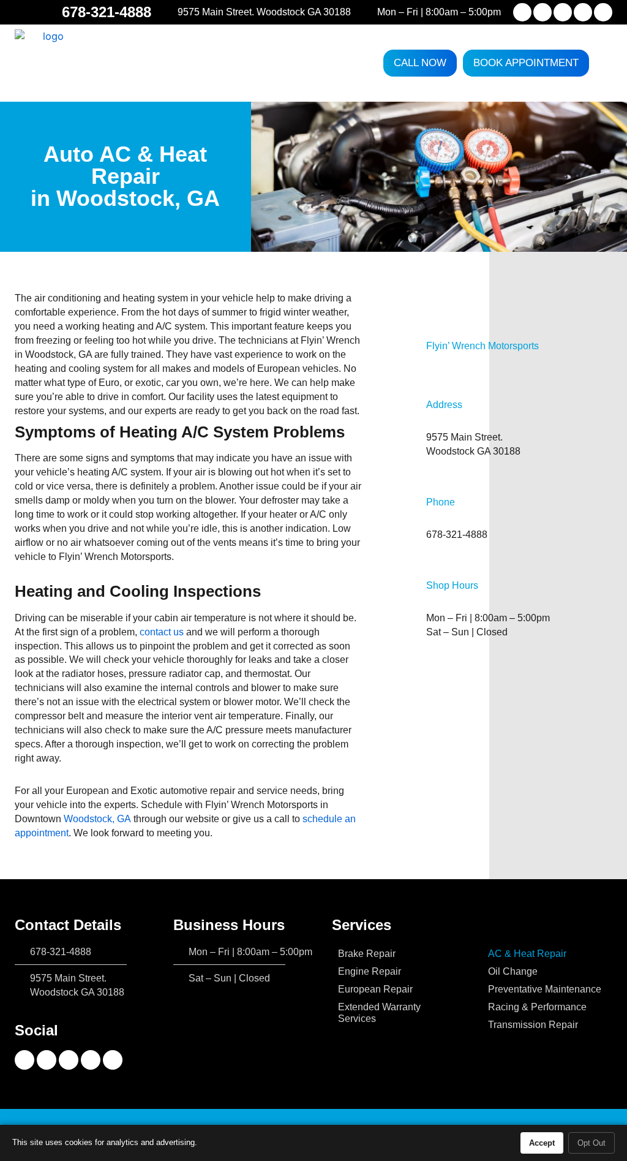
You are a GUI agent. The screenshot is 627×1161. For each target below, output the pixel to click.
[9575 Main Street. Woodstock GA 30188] (168, 12)
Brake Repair (367, 953)
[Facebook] (522, 12)
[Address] (411, 428)
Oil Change (513, 971)
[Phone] (411, 518)
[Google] (603, 12)
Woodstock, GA (97, 818)
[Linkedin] (583, 12)
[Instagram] (542, 12)
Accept (542, 1143)
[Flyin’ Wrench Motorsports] (411, 345)
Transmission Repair (533, 1024)
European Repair (375, 988)
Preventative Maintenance (544, 988)
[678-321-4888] (50, 12)
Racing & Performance (537, 1006)
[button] (603, 63)
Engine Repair (369, 971)
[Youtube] (563, 12)
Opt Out (591, 1143)
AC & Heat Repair (527, 953)
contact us (162, 631)
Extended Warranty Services (379, 1012)
